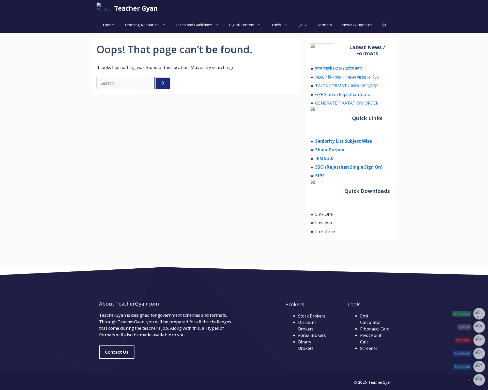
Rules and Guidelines (194, 24)
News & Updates (357, 24)
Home (108, 24)
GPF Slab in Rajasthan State (342, 94)
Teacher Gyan (136, 8)
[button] (384, 25)
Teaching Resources (142, 24)
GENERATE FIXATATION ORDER (346, 103)
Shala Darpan (329, 150)
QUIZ (302, 24)
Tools (276, 24)
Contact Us (117, 352)
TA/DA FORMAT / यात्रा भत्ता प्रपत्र (346, 86)
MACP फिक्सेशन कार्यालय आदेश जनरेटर (347, 77)
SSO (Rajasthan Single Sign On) (349, 167)
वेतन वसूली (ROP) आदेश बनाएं (338, 68)
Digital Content (242, 24)
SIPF (320, 176)
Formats (324, 24)
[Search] (163, 83)
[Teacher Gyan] (104, 8)
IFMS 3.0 (324, 158)
